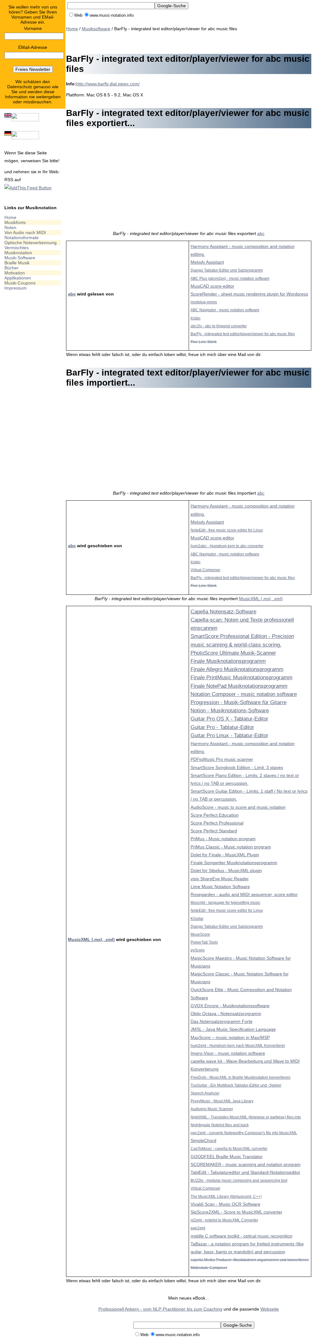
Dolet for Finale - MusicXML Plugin (225, 854)
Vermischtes (16, 247)
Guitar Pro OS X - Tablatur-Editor (229, 719)
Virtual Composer (205, 570)
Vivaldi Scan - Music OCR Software (225, 1204)
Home (10, 217)
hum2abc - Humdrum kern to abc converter (227, 546)
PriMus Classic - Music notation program (231, 846)
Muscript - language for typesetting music (225, 902)
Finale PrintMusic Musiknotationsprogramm (241, 677)
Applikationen (17, 277)
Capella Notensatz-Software (223, 612)
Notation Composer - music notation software (244, 694)
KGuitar (197, 918)
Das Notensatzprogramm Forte (222, 1021)
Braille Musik (17, 262)
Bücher (11, 267)
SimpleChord (203, 1140)
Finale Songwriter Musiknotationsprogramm (234, 862)
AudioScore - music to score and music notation (238, 807)
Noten (10, 227)
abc (260, 233)
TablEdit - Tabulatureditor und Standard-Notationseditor (245, 1172)
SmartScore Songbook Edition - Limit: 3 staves (237, 767)
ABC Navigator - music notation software (225, 310)
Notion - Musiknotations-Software (230, 711)
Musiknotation (18, 252)
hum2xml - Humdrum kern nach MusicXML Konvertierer (238, 1045)
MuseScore (200, 934)
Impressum (15, 287)
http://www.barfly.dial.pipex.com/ (108, 83)
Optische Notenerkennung (30, 242)
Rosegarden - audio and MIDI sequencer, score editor (244, 894)
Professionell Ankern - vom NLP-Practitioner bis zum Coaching (160, 1309)
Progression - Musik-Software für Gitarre (238, 702)
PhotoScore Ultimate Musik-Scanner (233, 653)
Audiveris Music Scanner (212, 1109)
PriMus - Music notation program (223, 838)
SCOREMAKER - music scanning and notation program (246, 1164)
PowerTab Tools (204, 942)
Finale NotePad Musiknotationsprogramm (239, 686)
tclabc (196, 318)
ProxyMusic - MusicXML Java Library (222, 1101)
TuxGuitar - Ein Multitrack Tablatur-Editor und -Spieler (236, 1085)
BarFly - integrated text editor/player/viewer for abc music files (243, 334)
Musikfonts (15, 222)
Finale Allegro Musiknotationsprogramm (237, 669)
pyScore (198, 950)
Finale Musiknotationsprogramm (228, 661)
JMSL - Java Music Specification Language (233, 1029)
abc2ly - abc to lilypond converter (219, 326)
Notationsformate (21, 237)
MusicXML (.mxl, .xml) (261, 598)
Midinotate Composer (209, 1268)
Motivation (14, 272)
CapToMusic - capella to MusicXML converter (229, 1148)
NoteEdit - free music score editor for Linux (227, 530)
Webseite (269, 1309)
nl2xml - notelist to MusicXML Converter (224, 1220)
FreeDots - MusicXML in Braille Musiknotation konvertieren (241, 1077)
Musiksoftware (96, 28)
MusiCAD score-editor (212, 286)
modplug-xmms (204, 302)
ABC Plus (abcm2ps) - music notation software (230, 278)
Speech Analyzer (205, 1093)
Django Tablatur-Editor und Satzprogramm (227, 270)
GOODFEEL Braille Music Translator (227, 1156)
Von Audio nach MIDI (25, 232)
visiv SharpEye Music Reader (220, 878)
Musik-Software (19, 257)
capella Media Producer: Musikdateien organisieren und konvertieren (250, 1260)
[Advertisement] (180, 41)
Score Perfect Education (215, 815)
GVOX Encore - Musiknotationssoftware (230, 1005)
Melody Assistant (207, 262)
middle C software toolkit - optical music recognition (241, 1235)
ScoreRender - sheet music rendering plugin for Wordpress (249, 293)
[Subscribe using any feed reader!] (28, 187)
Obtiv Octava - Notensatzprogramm (226, 1013)
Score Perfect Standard (214, 830)
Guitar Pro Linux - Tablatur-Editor (229, 735)
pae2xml (198, 1228)
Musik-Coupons (20, 282)
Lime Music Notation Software (220, 886)
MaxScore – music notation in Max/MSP (230, 1037)
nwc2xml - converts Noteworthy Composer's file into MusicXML (244, 1133)
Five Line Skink (204, 342)
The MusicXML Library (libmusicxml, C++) (226, 1196)
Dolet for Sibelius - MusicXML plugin (226, 870)
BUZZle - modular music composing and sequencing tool (239, 1180)
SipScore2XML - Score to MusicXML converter (236, 1212)
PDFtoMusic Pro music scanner (222, 759)
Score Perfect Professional (217, 822)
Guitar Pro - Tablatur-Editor (222, 727)
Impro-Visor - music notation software (228, 1053)
